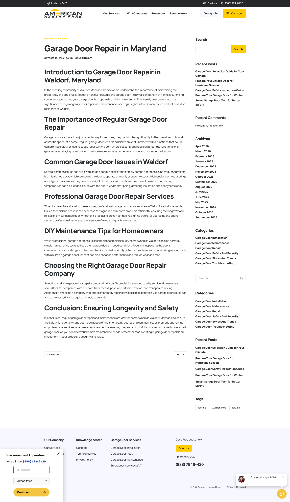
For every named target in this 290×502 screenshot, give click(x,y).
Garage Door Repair (56, 38)
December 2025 (205, 166)
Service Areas (179, 13)
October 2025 (204, 176)
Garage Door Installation (211, 238)
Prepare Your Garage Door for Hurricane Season (214, 360)
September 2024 (206, 217)
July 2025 (201, 192)
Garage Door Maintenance (212, 243)
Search (201, 39)
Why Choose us (137, 13)
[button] (58, 453)
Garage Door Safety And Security (216, 253)
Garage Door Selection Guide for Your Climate (219, 350)
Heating (202, 408)
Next (179, 354)
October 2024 (204, 212)
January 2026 (204, 161)
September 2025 (206, 182)
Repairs (236, 408)
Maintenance (219, 408)
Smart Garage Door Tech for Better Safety (217, 384)
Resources (158, 13)
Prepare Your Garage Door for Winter (219, 95)
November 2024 (205, 207)
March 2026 (203, 151)
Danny (69, 58)
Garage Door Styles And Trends (215, 258)
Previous (54, 354)
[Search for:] (220, 278)
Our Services (111, 13)
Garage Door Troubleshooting (214, 263)
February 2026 (204, 156)
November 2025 (205, 171)
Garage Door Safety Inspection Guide (219, 90)
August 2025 (203, 187)
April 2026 (202, 146)
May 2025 (201, 202)
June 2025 (202, 197)
